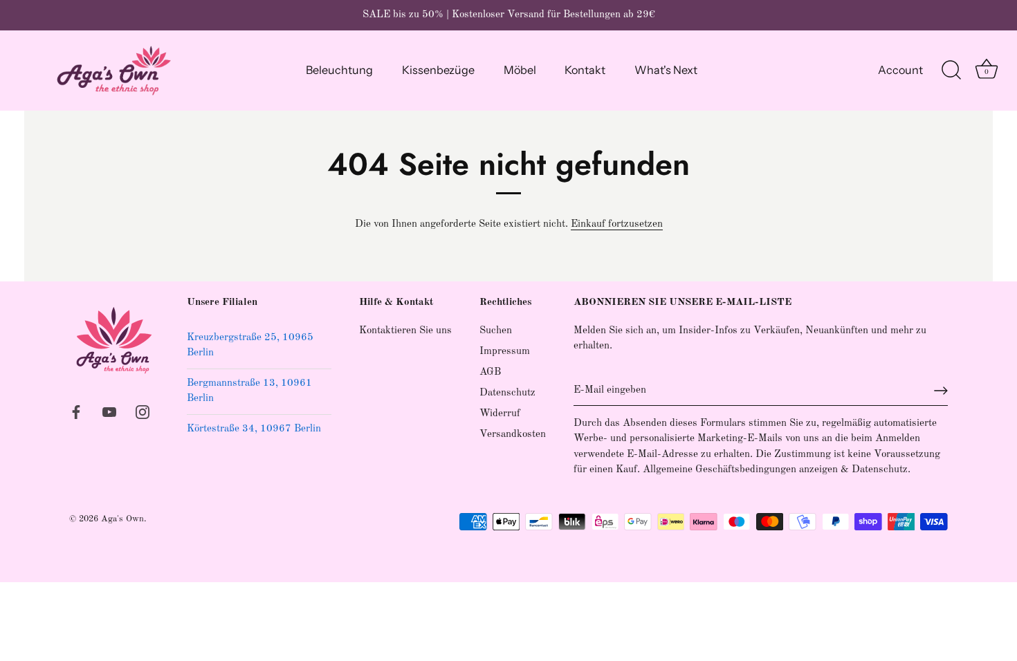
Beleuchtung (339, 70)
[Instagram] (142, 412)
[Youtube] (109, 412)
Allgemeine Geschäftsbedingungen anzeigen (740, 470)
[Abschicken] (941, 391)
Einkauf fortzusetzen (617, 224)
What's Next (665, 70)
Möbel (520, 70)
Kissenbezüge (438, 70)
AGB (490, 372)
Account (900, 70)
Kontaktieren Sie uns (405, 331)
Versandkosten (512, 434)
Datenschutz (507, 393)
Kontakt (585, 70)
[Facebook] (76, 412)
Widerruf (499, 414)
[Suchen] (951, 70)
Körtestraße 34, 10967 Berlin (254, 429)
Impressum (504, 351)
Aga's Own (122, 518)
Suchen (495, 331)
